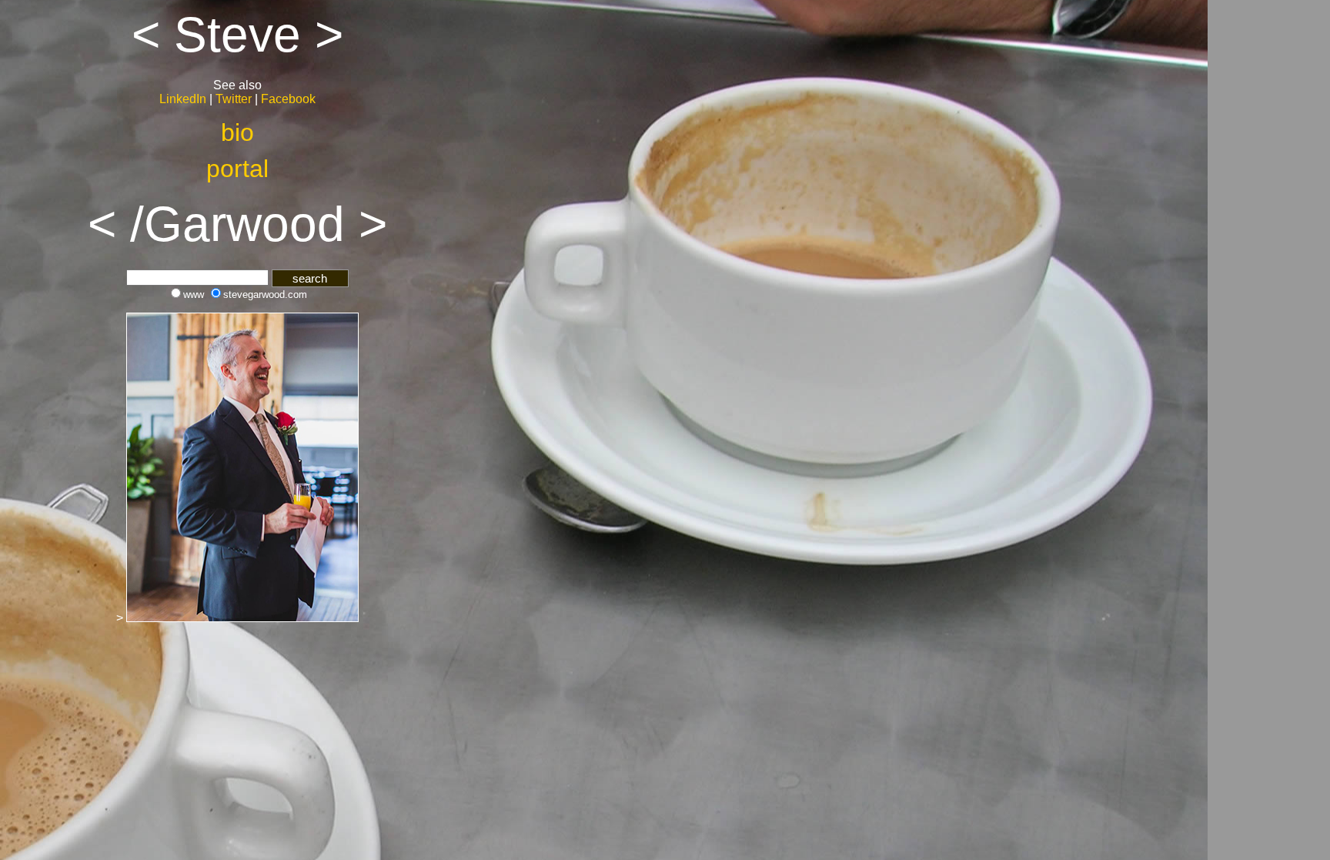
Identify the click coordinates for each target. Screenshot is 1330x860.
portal (237, 168)
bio (237, 132)
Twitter (234, 98)
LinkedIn (182, 98)
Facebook (288, 98)
